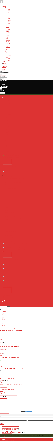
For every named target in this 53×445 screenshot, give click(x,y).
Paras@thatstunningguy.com (6, 436)
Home (2, 96)
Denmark (7, 59)
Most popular (3, 324)
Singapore (7, 119)
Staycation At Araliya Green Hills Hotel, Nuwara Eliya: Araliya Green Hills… (15, 237)
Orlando (7, 45)
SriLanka (7, 28)
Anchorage (7, 39)
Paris (7, 150)
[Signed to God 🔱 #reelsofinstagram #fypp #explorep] (6, 407)
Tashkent (9, 36)
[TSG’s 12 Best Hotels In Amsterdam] (9, 197)
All (3, 154)
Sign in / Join (3, 81)
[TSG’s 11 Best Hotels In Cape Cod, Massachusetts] (9, 171)
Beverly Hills (8, 40)
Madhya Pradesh (10, 22)
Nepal (7, 37)
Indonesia (7, 25)
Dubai (8, 116)
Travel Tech (3, 70)
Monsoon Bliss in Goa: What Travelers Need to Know (9, 346)
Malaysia (7, 30)
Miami (7, 42)
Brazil (5, 50)
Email (0, 416)
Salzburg (9, 58)
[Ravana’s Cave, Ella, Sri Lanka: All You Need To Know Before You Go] (9, 381)
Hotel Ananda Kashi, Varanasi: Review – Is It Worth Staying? (11, 157)
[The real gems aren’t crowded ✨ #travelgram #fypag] (6, 409)
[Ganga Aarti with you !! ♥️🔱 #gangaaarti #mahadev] (19, 409)
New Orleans (8, 43)
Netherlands (8, 54)
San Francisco (8, 136)
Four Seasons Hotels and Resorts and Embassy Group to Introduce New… (14, 178)
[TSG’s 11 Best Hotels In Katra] (9, 206)
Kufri (8, 15)
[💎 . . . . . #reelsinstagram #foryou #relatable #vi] (46, 409)
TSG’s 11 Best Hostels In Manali (7, 295)
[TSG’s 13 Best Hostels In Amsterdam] (6, 276)
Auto (2, 312)
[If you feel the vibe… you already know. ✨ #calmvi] (33, 404)
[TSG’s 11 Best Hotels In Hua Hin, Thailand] (6, 268)
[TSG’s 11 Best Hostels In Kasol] (6, 280)
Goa (8, 19)
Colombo (9, 29)
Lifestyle (3, 315)
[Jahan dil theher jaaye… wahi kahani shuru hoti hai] (33, 409)
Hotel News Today (5, 63)
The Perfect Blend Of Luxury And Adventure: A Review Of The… (12, 166)
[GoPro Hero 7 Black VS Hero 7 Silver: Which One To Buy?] (8, 302)
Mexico (7, 46)
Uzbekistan (7, 35)
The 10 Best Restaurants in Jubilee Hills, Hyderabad (9, 357)
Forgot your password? (3, 75)
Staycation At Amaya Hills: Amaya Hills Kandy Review (12, 241)
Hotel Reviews (5, 64)
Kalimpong (9, 110)
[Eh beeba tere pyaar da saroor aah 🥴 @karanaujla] (46, 404)
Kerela (9, 21)
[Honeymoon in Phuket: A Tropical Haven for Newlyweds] (3, 349)
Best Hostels (3, 68)
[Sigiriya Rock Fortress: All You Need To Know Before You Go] (6, 376)
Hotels (3, 153)
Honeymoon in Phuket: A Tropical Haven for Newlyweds (10, 351)
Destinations (4, 6)
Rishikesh (9, 23)
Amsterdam (9, 55)
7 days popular (3, 325)
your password (9, 73)
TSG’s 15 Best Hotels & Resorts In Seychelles (11, 216)
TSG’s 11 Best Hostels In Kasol (7, 282)
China (7, 38)
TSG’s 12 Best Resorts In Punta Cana (10, 212)
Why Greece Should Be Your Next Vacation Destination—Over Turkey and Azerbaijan (15, 340)
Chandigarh (9, 16)
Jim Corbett (9, 14)
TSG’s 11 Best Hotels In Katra (9, 208)
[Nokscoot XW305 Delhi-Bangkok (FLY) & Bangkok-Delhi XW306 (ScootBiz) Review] (14, 247)
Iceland (7, 56)
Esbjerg (9, 60)
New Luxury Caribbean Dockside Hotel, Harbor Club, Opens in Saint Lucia (14, 182)
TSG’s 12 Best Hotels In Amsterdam (9, 199)
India (6, 99)
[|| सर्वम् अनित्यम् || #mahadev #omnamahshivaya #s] (46, 407)
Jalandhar (9, 10)
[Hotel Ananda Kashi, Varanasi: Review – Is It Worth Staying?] (11, 155)
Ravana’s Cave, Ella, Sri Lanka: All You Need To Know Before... (11, 384)
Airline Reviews (4, 67)
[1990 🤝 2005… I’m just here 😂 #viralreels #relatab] (33, 407)
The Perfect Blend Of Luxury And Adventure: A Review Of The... (12, 368)
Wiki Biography (3, 320)
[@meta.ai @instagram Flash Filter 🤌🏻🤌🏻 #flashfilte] (19, 407)
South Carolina (8, 47)
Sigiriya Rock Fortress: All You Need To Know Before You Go (11, 378)
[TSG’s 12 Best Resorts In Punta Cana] (8, 210)
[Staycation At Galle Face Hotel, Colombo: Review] (11, 231)
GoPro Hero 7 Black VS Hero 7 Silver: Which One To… (10, 304)
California (7, 41)
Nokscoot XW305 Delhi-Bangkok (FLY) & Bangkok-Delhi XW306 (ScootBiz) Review (14, 249)
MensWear (3, 317)
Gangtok (9, 18)
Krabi (8, 34)
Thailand (7, 31)
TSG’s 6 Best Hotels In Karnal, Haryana (8, 274)
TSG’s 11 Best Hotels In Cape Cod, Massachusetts (11, 190)
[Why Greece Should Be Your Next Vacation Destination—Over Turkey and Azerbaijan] (6, 338)
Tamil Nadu (9, 20)
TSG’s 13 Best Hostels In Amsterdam (7, 389)
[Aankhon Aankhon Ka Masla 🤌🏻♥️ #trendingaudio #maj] (19, 404)
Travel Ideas (4, 61)
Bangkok (9, 32)
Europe (6, 52)
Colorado (7, 133)
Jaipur (8, 12)
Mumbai (9, 11)
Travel (2, 5)
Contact (2, 83)
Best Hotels (4, 62)
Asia (5, 7)
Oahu (7, 44)
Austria (7, 57)
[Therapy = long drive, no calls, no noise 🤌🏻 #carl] (6, 404)
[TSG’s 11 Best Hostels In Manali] (7, 293)
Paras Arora (1, 342)
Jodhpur (9, 113)
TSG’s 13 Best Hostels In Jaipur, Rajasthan (8, 286)
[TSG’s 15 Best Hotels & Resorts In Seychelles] (6, 264)
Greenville (9, 139)
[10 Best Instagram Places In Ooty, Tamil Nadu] (4, 392)
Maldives (7, 27)
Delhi (8, 8)
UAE (6, 24)
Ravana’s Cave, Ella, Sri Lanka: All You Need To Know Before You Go (11, 432)
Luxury (3, 251)
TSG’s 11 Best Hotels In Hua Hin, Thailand (8, 270)
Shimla (8, 102)
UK (5, 51)
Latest (2, 323)
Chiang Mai (9, 33)
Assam (9, 17)
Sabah (8, 122)
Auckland (7, 49)
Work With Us (3, 69)
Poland (7, 53)
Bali (8, 26)
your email (8, 77)
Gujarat (9, 9)
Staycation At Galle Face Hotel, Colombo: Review (9, 170)
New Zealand (6, 48)
